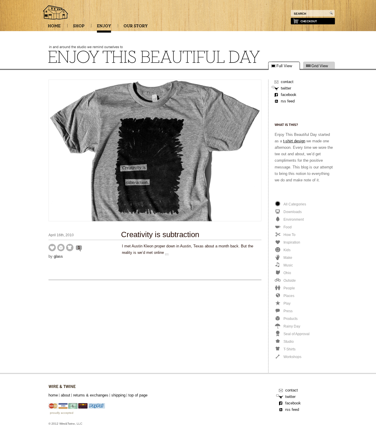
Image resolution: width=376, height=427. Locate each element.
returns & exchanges (90, 395)
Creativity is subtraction (160, 234)
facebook (288, 94)
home (53, 395)
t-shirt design (294, 141)
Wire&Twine (62, 387)
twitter (286, 88)
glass (58, 256)
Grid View (319, 66)
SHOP (78, 28)
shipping (118, 395)
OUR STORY (136, 28)
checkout (309, 21)
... (167, 252)
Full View (284, 66)
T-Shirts (70, 247)
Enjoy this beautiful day (55, 12)
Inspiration (52, 247)
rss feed (288, 101)
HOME (54, 28)
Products (61, 247)
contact (287, 82)
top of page (137, 395)
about (65, 395)
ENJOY (104, 28)
